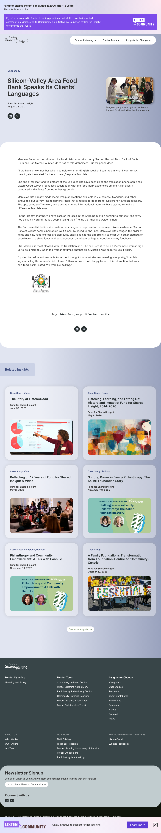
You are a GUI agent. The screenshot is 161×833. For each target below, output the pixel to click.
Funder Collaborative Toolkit (71, 705)
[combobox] (113, 31)
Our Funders (11, 743)
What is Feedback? (119, 743)
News (105, 393)
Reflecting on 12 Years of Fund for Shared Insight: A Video (40, 479)
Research (114, 705)
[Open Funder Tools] (119, 40)
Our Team (10, 748)
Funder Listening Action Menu (72, 686)
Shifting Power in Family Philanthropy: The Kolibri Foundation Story (119, 479)
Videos (112, 709)
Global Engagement (67, 752)
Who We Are (11, 739)
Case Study (14, 70)
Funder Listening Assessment (72, 700)
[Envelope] (12, 800)
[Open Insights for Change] (150, 40)
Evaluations (115, 700)
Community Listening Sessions (73, 696)
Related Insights (17, 369)
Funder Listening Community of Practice (78, 748)
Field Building (64, 739)
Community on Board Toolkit (72, 682)
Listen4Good (66, 314)
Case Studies (116, 686)
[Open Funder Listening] (95, 40)
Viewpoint (29, 549)
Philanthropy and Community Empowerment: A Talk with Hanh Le (36, 557)
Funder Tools (65, 677)
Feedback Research (67, 743)
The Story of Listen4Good (29, 399)
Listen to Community (39, 21)
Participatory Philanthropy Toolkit (74, 691)
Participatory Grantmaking (71, 757)
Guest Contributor (118, 696)
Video (27, 393)
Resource (114, 691)
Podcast (106, 471)
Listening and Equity (15, 682)
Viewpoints (115, 682)
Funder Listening (15, 677)
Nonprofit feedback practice (92, 314)
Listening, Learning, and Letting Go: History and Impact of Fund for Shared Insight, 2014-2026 (116, 402)
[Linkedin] (7, 800)
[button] (10, 116)
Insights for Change (121, 677)
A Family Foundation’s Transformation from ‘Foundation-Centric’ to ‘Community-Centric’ (118, 559)
